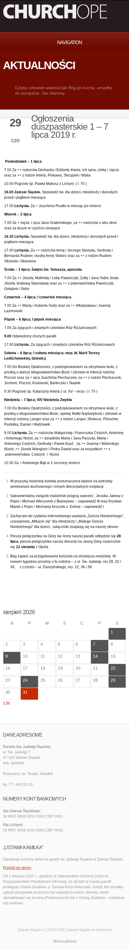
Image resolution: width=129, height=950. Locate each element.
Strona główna (64, 941)
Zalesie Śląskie (78, 930)
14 (95, 656)
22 (113, 668)
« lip (6, 703)
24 (25, 680)
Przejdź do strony (17, 868)
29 (113, 680)
